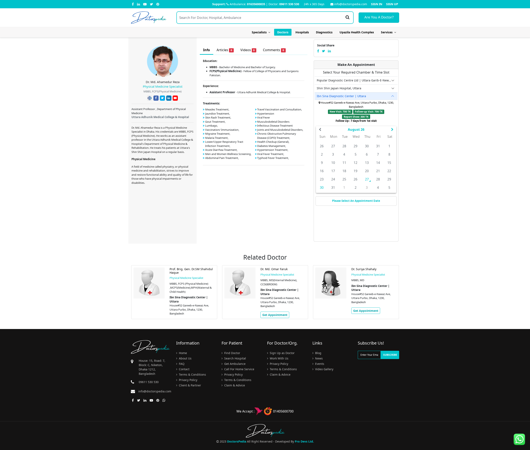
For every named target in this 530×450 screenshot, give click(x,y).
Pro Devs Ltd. (304, 441)
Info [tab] (206, 50)
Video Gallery (323, 369)
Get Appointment (274, 315)
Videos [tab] (247, 50)
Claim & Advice (234, 385)
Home (182, 353)
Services (387, 32)
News (318, 358)
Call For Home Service (238, 369)
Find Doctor (231, 353)
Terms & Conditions (192, 374)
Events (319, 364)
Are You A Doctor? (379, 17)
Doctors (282, 32)
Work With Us (278, 358)
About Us (185, 358)
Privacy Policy (187, 380)
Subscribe (390, 355)
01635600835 (256, 4)
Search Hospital (234, 358)
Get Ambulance (234, 364)
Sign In (376, 4)
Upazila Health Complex (357, 32)
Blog (317, 353)
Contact (183, 369)
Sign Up (392, 4)
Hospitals (302, 32)
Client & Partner (189, 385)
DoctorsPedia (236, 441)
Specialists (260, 32)
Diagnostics (324, 32)
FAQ (181, 364)
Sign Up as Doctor (282, 353)
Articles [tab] (224, 50)
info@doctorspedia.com (350, 4)
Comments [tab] (273, 50)
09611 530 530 (289, 4)
